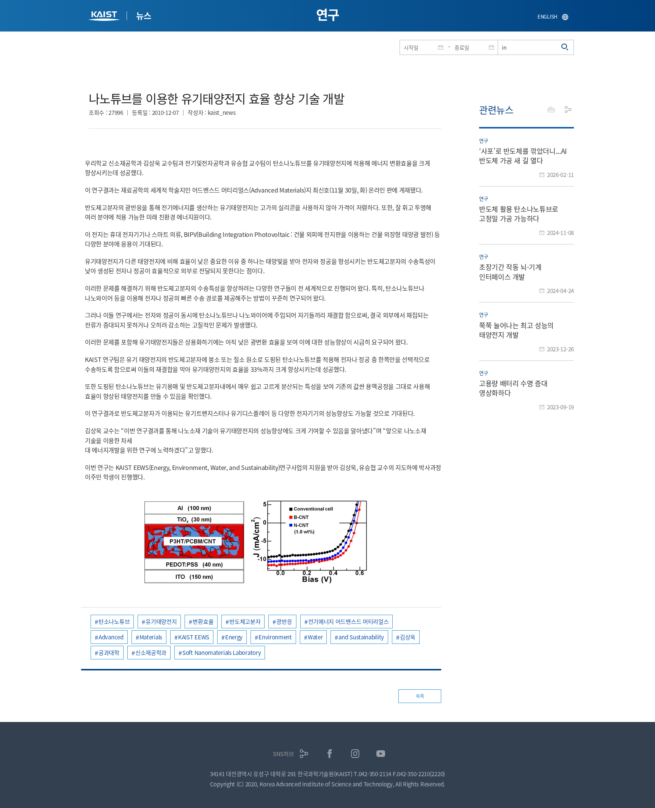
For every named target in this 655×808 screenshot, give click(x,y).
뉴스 (143, 15)
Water (315, 637)
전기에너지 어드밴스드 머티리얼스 (348, 621)
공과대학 (109, 652)
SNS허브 (283, 754)
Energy (234, 637)
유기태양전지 (161, 621)
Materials (150, 637)
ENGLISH (547, 16)
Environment (275, 637)
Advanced (111, 637)
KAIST (105, 17)
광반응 (284, 621)
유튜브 (380, 753)
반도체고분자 (244, 621)
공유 (568, 109)
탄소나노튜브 (114, 621)
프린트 (551, 109)
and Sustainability (361, 637)
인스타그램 (355, 753)
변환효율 (203, 621)
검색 (565, 47)
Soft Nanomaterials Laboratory (221, 652)
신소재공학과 (150, 652)
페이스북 (329, 753)
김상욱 (407, 637)
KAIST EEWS (193, 637)
